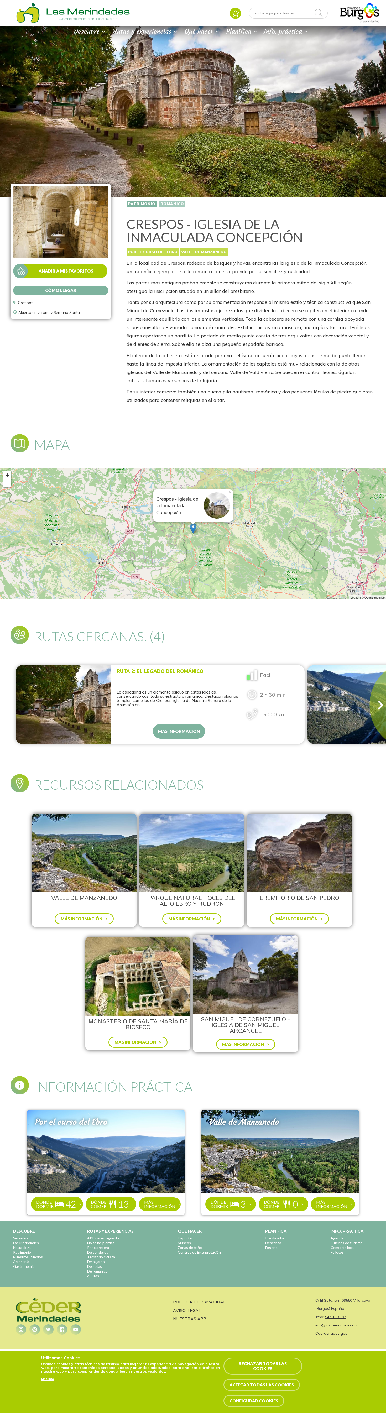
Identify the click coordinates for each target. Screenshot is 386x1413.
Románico (172, 203)
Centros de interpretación (199, 1252)
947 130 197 (335, 1317)
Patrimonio (141, 203)
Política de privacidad (199, 1302)
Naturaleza (22, 1247)
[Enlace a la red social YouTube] (75, 1329)
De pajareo (96, 1261)
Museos (184, 1242)
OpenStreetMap (374, 597)
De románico (97, 1271)
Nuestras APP (189, 1318)
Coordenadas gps (331, 1333)
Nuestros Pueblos (28, 1257)
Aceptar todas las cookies (261, 1384)
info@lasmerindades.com (337, 1325)
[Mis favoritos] (235, 13)
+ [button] (7, 475)
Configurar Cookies (253, 1400)
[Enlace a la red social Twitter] (48, 1329)
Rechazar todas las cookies (263, 1366)
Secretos (20, 1238)
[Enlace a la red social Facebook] (62, 1329)
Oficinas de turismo (347, 1242)
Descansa (273, 1242)
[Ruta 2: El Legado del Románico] (63, 704)
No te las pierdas (100, 1242)
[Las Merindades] (28, 22)
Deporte (185, 1238)
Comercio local (342, 1247)
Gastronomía (23, 1266)
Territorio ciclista (101, 1257)
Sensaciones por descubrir (88, 18)
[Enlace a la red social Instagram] (21, 1329)
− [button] (7, 483)
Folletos (337, 1252)
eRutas (93, 1276)
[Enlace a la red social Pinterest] (34, 1329)
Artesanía (21, 1261)
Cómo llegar (60, 290)
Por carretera (98, 1247)
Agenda (337, 1238)
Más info (47, 1379)
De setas (94, 1266)
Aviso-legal (187, 1310)
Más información (179, 731)
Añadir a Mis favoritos (66, 270)
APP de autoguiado (103, 1238)
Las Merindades (26, 1242)
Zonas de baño (190, 1247)
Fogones (272, 1247)
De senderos (97, 1252)
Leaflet (355, 597)
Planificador (274, 1238)
